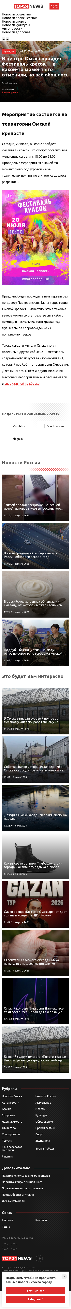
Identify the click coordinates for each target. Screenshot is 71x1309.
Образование (44, 1121)
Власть (40, 1109)
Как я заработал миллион (12, 1148)
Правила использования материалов (26, 1175)
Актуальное (43, 1102)
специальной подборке (22, 383)
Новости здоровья (16, 32)
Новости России (46, 1096)
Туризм (7, 1140)
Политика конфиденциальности (23, 1182)
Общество (9, 1128)
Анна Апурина (10, 92)
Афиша (6, 1109)
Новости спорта (14, 21)
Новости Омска (12, 1096)
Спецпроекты (11, 1134)
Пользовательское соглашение (22, 1188)
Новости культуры (16, 25)
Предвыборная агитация (18, 1194)
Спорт (40, 1134)
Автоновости (12, 28)
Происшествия (45, 1128)
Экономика (43, 1140)
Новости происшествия (19, 18)
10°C (54, 6)
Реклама (7, 1220)
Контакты (42, 1220)
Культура (41, 1115)
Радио (6, 1226)
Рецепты (7, 1156)
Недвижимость (12, 1121)
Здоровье (8, 1115)
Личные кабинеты (13, 1201)
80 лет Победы (45, 1148)
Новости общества (16, 14)
